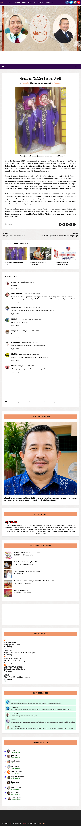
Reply (12, 288)
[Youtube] (78, 3)
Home (2, 2)
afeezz (14, 366)
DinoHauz (15, 782)
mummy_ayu (16, 307)
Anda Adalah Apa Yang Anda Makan (27, 562)
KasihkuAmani (10, 643)
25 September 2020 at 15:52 (26, 366)
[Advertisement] (40, 58)
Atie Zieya (15, 342)
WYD (10, 823)
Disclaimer (26, 2)
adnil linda (15, 761)
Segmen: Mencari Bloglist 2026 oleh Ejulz (19, 653)
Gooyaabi (24, 823)
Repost (9, 224)
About (8, 2)
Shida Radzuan (17, 319)
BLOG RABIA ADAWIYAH (13, 659)
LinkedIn (49, 2)
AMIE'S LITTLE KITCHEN (13, 667)
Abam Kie (25, 83)
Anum (13, 282)
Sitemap (17, 2)
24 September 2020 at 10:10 (31, 294)
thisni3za (15, 792)
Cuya (13, 750)
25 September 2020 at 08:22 (30, 342)
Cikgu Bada (16, 331)
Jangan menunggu (21, 590)
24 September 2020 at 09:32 (26, 282)
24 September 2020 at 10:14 (32, 307)
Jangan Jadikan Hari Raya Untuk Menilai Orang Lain (34, 581)
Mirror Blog (38, 2)
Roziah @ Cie (16, 787)
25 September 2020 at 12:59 (31, 354)
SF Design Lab (40, 823)
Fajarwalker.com (17, 777)
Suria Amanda (16, 771)
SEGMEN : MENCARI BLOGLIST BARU (27, 552)
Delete (17, 288)
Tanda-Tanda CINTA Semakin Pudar (27, 571)
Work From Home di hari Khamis (17, 677)
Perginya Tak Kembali (12, 645)
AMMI (6, 675)
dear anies (15, 766)
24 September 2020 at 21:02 (33, 319)
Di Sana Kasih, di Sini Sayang (15, 669)
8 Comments (56, 83)
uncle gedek (16, 798)
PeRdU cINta (16, 294)
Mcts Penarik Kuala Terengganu (16, 661)
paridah (14, 756)
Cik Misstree (16, 354)
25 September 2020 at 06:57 (30, 331)
